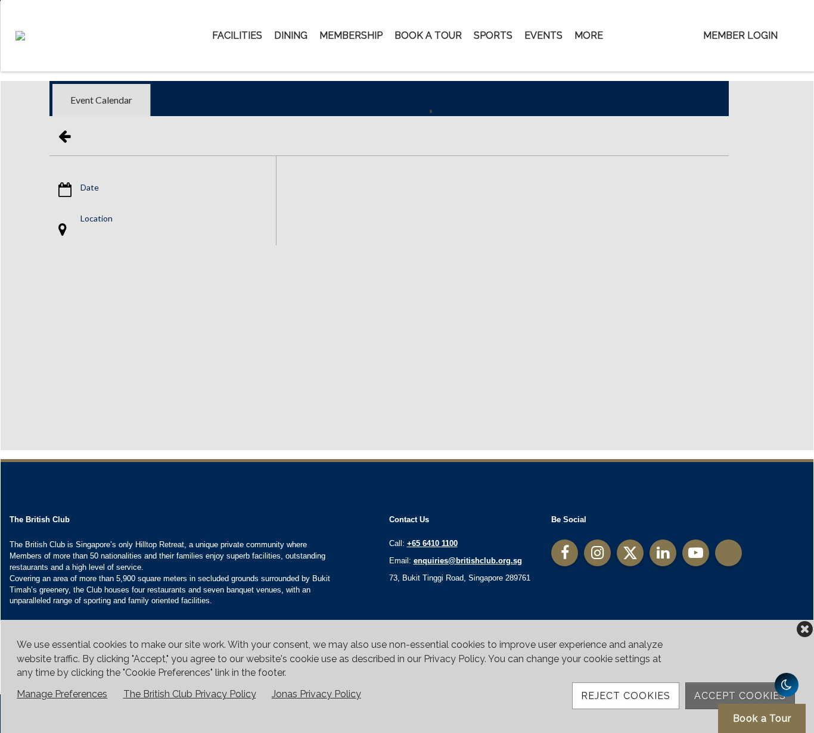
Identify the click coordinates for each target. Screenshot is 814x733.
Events (543, 35)
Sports (493, 35)
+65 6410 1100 (432, 543)
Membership (351, 35)
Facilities (237, 35)
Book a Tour (428, 35)
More (588, 35)
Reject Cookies (625, 695)
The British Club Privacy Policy (189, 694)
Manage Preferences (62, 694)
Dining (290, 35)
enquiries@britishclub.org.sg (468, 560)
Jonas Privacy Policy (316, 694)
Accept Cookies (740, 695)
